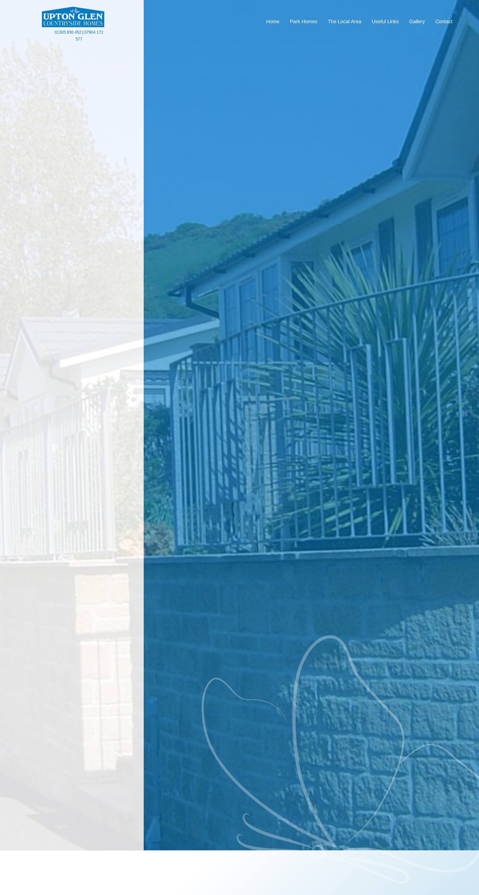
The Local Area (344, 22)
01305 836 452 (68, 32)
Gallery (417, 22)
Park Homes (303, 22)
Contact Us (41, 457)
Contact (444, 22)
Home (272, 22)
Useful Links (385, 22)
